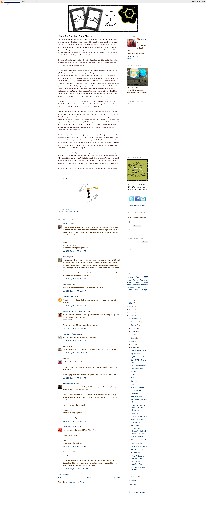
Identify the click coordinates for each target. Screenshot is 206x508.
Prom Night (135, 425)
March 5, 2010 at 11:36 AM (75, 291)
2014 (131, 303)
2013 (131, 306)
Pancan (129, 280)
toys (145, 289)
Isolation (133, 473)
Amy (64, 358)
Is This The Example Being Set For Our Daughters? (138, 407)
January (134, 480)
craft (138, 282)
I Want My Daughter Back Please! (75, 36)
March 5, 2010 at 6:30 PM (75, 306)
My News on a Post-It (138, 387)
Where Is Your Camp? (138, 440)
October (134, 325)
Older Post (116, 477)
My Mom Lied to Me (138, 357)
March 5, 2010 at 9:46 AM (75, 279)
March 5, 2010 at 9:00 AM (75, 251)
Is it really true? (136, 453)
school (129, 289)
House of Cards (136, 443)
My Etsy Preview (137, 437)
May (133, 341)
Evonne (142, 39)
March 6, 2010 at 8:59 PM (75, 421)
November (135, 322)
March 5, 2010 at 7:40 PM (75, 328)
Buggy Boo (134, 381)
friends (129, 285)
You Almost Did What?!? (139, 446)
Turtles (133, 374)
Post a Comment (64, 474)
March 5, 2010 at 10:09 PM (75, 353)
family (145, 282)
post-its (145, 287)
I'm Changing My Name (139, 416)
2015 (131, 300)
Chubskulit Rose (68, 296)
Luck (132, 384)
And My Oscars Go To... (139, 449)
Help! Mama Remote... (71, 334)
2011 (131, 312)
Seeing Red (135, 371)
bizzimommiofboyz (69, 383)
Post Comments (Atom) (76, 482)
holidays (136, 285)
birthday (130, 282)
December (135, 319)
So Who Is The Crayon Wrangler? (74, 311)
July (132, 335)
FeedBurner (142, 230)
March (133, 348)
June (133, 338)
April (133, 344)
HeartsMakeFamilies (70, 427)
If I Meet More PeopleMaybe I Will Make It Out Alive (138, 431)
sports (140, 289)
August (133, 331)
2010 (131, 316)
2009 (131, 484)
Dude (138, 277)
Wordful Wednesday (140, 280)
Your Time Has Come (138, 350)
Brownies (70, 211)
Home (89, 477)
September (135, 328)
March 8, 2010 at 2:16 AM (75, 446)
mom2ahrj (66, 257)
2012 (131, 309)
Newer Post (62, 477)
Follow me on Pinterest (137, 206)
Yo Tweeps (134, 378)
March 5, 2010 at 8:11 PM (75, 341)
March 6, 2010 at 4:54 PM (75, 378)
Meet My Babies (136, 396)
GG (77, 211)
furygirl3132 (67, 224)
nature (137, 287)
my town (130, 287)
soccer (135, 290)
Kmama (65, 346)
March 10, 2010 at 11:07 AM (76, 469)
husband (144, 285)
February (134, 477)
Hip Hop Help (135, 354)
